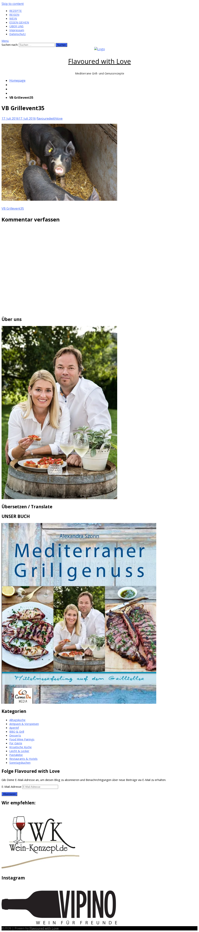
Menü (5, 41)
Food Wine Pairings (21, 739)
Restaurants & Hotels (23, 759)
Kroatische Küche (20, 747)
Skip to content (13, 4)
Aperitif (14, 728)
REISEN (14, 14)
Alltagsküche (17, 720)
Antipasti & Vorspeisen (24, 724)
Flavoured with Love (99, 61)
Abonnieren (9, 794)
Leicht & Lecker (19, 751)
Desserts (15, 735)
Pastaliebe (16, 755)
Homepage (17, 80)
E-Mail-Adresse (12, 786)
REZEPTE (15, 11)
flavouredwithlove (50, 118)
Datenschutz (17, 34)
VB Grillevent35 (13, 208)
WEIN (13, 18)
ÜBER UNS (16, 26)
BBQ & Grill (16, 731)
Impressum (16, 30)
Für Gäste (15, 743)
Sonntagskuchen (20, 762)
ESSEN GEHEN (19, 22)
